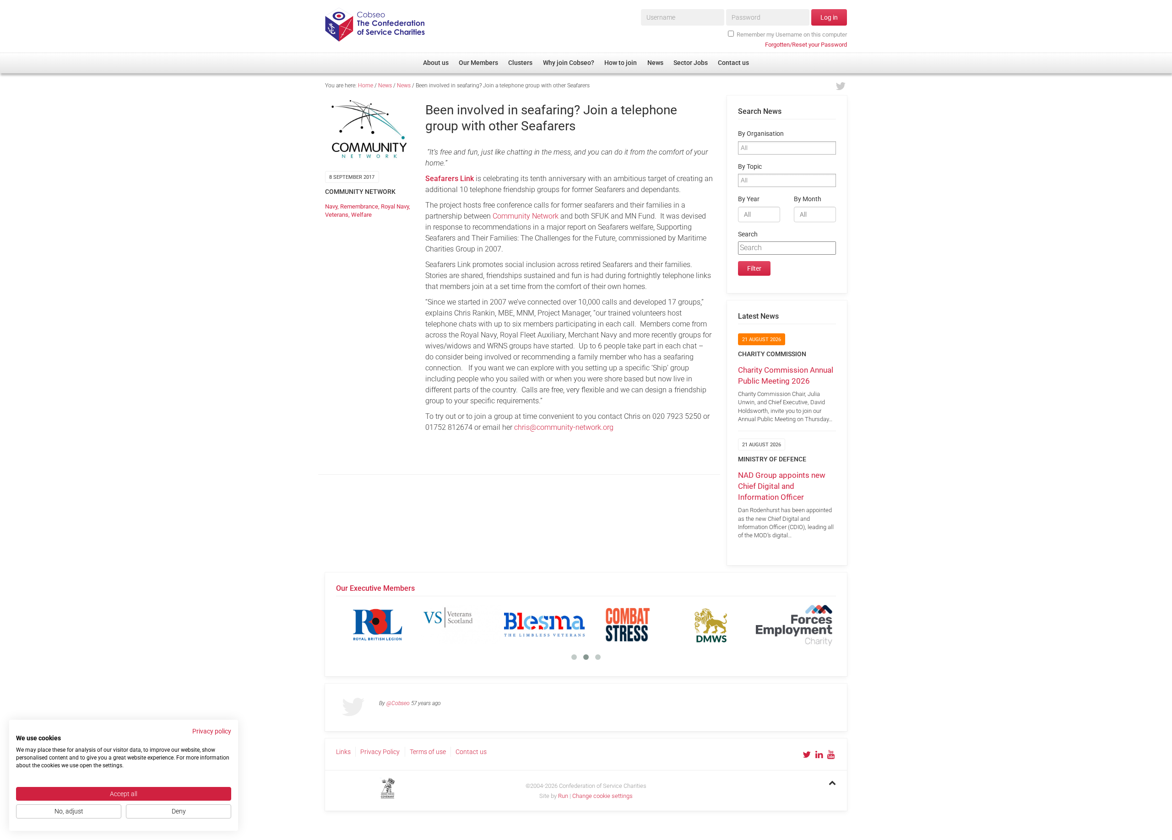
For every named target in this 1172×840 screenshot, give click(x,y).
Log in (829, 17)
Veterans (336, 214)
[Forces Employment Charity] (794, 624)
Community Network (526, 216)
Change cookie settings (602, 795)
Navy (331, 206)
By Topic (750, 167)
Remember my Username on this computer (792, 34)
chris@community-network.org (563, 427)
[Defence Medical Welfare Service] (711, 624)
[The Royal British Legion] (377, 624)
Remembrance (359, 206)
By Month (807, 199)
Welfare (361, 214)
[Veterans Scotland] (461, 624)
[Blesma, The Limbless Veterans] (544, 624)
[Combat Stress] (627, 624)
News (385, 85)
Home (365, 85)
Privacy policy (211, 731)
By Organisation (761, 134)
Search (748, 234)
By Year (749, 199)
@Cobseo (398, 703)
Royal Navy (395, 206)
